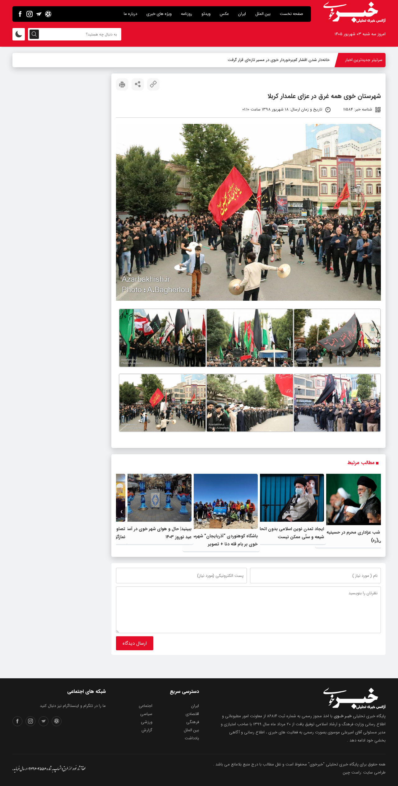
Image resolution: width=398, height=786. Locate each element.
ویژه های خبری (159, 14)
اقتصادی (192, 714)
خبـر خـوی (343, 716)
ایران (242, 14)
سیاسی (146, 714)
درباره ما (130, 14)
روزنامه (186, 14)
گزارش (146, 730)
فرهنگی (192, 722)
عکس (224, 14)
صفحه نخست (291, 14)
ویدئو (206, 14)
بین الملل (263, 14)
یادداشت (192, 738)
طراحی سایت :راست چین (364, 772)
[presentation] (375, 511)
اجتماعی (145, 706)
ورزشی (146, 722)
